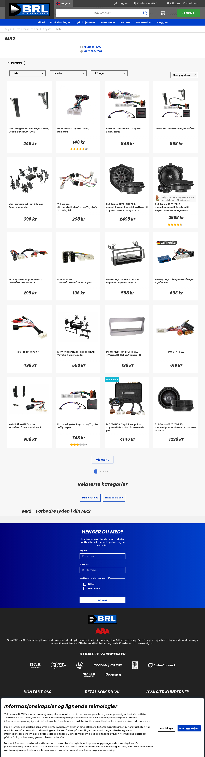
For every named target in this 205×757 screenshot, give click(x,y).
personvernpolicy (13, 746)
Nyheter (126, 22)
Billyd (41, 22)
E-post (83, 550)
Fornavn (84, 564)
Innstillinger (166, 728)
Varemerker (143, 22)
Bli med (102, 600)
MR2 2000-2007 (93, 51)
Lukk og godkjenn (189, 728)
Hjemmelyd (94, 588)
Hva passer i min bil (27, 29)
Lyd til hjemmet (85, 22)
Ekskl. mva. (192, 3)
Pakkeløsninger (60, 22)
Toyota (47, 29)
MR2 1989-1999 (92, 46)
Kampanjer (108, 22)
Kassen (187, 13)
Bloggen (162, 22)
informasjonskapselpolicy (113, 717)
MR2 (58, 29)
